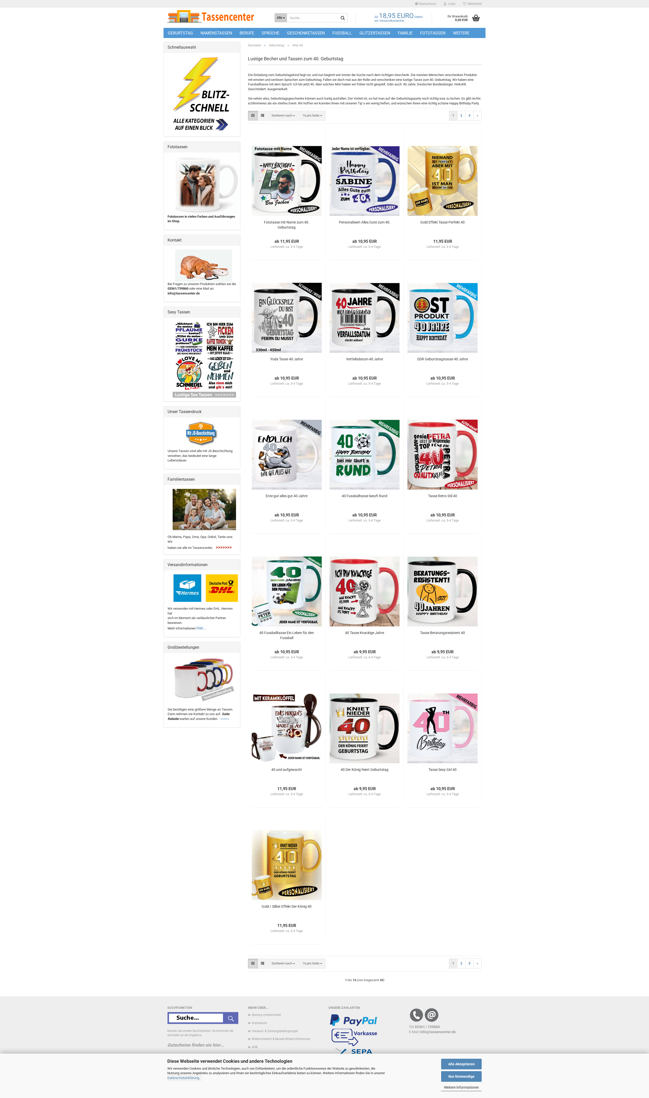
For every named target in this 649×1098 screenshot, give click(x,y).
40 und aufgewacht (286, 770)
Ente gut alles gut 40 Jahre (287, 496)
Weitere (461, 33)
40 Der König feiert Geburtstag (364, 770)
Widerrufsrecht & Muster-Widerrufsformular (281, 1039)
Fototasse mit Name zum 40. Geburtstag (286, 224)
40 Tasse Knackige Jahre (364, 633)
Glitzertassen (374, 33)
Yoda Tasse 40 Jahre (286, 359)
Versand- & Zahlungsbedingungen (275, 1031)
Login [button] (451, 4)
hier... (201, 628)
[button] (425, 4)
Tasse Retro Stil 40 (442, 496)
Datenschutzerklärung (183, 1078)
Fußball (342, 33)
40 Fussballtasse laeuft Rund (364, 496)
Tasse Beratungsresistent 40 (442, 633)
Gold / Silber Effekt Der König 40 (287, 906)
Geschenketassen (306, 33)
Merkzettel (474, 4)
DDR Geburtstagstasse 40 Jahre (442, 359)
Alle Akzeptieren (461, 1064)
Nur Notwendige (461, 1076)
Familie (405, 33)
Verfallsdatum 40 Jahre (364, 359)
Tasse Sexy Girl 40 (442, 770)
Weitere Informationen (461, 1087)
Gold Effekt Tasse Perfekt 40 (442, 222)
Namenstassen (216, 33)
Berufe (247, 33)
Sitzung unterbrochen (266, 1015)
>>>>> (224, 719)
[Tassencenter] (217, 16)
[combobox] (283, 116)
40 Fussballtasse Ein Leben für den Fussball (286, 635)
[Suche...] (343, 18)
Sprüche (270, 33)
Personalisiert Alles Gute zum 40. (364, 222)
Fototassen (432, 33)
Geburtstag (180, 33)
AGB (255, 1047)
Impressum (259, 1023)
